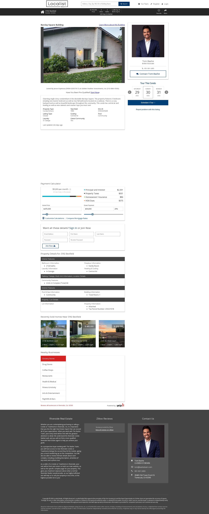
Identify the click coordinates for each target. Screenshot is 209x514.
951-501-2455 (149, 68)
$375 (121, 200)
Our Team (144, 4)
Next (166, 92)
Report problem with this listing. (148, 109)
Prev (129, 92)
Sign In (73, 228)
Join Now (49, 246)
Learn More (112, 25)
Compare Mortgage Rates (77, 218)
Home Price (46, 205)
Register (156, 4)
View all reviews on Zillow (104, 430)
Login (166, 4)
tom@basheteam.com (143, 467)
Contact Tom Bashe (150, 73)
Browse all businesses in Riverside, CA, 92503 (57, 405)
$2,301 (120, 190)
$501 (121, 193)
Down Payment (89, 205)
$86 (121, 197)
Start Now (95, 92)
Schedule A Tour (147, 103)
